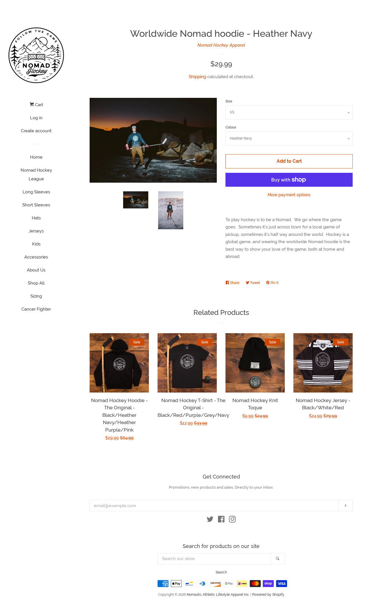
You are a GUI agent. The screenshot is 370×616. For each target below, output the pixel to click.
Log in (36, 117)
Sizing (36, 296)
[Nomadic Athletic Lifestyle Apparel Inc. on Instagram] (232, 520)
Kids (36, 244)
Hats (36, 218)
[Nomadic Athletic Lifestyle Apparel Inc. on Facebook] (221, 520)
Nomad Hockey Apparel (221, 45)
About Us (36, 270)
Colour (230, 127)
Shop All (36, 283)
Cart (38, 104)
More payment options (289, 194)
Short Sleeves (36, 205)
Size (228, 101)
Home (36, 157)
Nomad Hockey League (36, 175)
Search (221, 572)
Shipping (197, 76)
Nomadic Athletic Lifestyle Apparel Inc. (218, 595)
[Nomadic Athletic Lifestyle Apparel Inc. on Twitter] (210, 520)
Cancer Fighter (36, 309)
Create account (36, 130)
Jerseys (36, 231)
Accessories (36, 257)
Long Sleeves (36, 192)
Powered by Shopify (268, 595)
